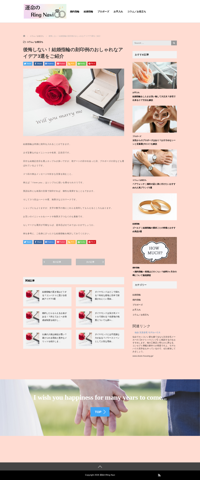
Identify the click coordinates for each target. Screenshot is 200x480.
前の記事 (57, 262)
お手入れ (118, 11)
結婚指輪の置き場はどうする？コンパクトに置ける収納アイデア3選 (54, 295)
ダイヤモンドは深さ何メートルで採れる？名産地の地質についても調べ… (107, 316)
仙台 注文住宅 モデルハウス (147, 332)
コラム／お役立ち (136, 11)
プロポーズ (103, 11)
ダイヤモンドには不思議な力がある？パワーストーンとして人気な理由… (107, 338)
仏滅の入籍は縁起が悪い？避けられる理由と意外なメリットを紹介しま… (54, 338)
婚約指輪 (74, 11)
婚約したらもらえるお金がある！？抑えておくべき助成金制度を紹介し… (54, 316)
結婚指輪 (88, 11)
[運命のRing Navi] (45, 11)
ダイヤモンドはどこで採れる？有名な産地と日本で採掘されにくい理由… (107, 295)
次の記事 (90, 262)
